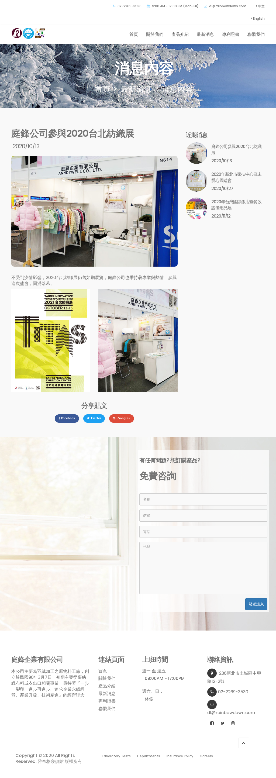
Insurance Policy (180, 756)
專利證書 (230, 34)
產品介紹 (180, 34)
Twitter (96, 418)
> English (257, 18)
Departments (148, 756)
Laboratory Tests (116, 756)
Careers (206, 756)
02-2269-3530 (233, 692)
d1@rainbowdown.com (227, 6)
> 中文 (260, 6)
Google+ (124, 418)
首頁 (133, 34)
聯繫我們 (256, 34)
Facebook (68, 418)
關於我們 (154, 34)
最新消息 (205, 34)
